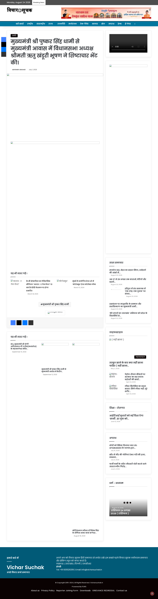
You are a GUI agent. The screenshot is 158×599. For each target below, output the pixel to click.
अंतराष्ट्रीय (40, 23)
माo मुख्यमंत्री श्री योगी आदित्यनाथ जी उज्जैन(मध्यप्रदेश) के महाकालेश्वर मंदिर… (24, 346)
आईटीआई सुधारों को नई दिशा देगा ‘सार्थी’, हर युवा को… (126, 417)
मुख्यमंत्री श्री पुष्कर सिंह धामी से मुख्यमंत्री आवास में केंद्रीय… (53, 370)
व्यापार (95, 23)
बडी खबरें (20, 23)
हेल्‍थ (119, 23)
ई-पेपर (128, 23)
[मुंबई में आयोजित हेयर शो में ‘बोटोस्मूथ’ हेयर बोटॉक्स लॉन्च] (63, 285)
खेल (103, 23)
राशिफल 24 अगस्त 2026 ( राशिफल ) (120, 512)
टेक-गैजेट (84, 23)
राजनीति (61, 23)
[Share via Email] (30, 322)
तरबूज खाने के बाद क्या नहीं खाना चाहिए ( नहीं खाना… (126, 364)
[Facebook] (13, 322)
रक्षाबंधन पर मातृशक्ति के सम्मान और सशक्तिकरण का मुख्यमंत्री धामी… (125, 305)
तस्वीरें (14, 35)
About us (35, 590)
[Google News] (55, 312)
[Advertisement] (55, 242)
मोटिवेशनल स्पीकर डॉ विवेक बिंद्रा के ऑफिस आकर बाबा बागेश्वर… (85, 531)
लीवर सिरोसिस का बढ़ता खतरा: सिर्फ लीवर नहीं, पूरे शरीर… (136, 389)
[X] (19, 322)
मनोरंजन (73, 23)
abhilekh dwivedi (18, 70)
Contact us (121, 590)
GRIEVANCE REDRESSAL (103, 590)
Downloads (85, 590)
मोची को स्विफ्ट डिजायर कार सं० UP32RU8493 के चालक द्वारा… (123, 446)
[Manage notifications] (152, 594)
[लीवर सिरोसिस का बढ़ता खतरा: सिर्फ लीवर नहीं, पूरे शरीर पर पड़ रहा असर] (116, 389)
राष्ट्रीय (30, 23)
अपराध (111, 23)
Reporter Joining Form (67, 590)
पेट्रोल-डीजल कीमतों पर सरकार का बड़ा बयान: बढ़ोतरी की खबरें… (135, 377)
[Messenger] (24, 322)
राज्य (51, 23)
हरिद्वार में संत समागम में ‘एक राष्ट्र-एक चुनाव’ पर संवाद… (135, 291)
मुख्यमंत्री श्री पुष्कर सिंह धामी (55, 304)
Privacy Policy (48, 590)
